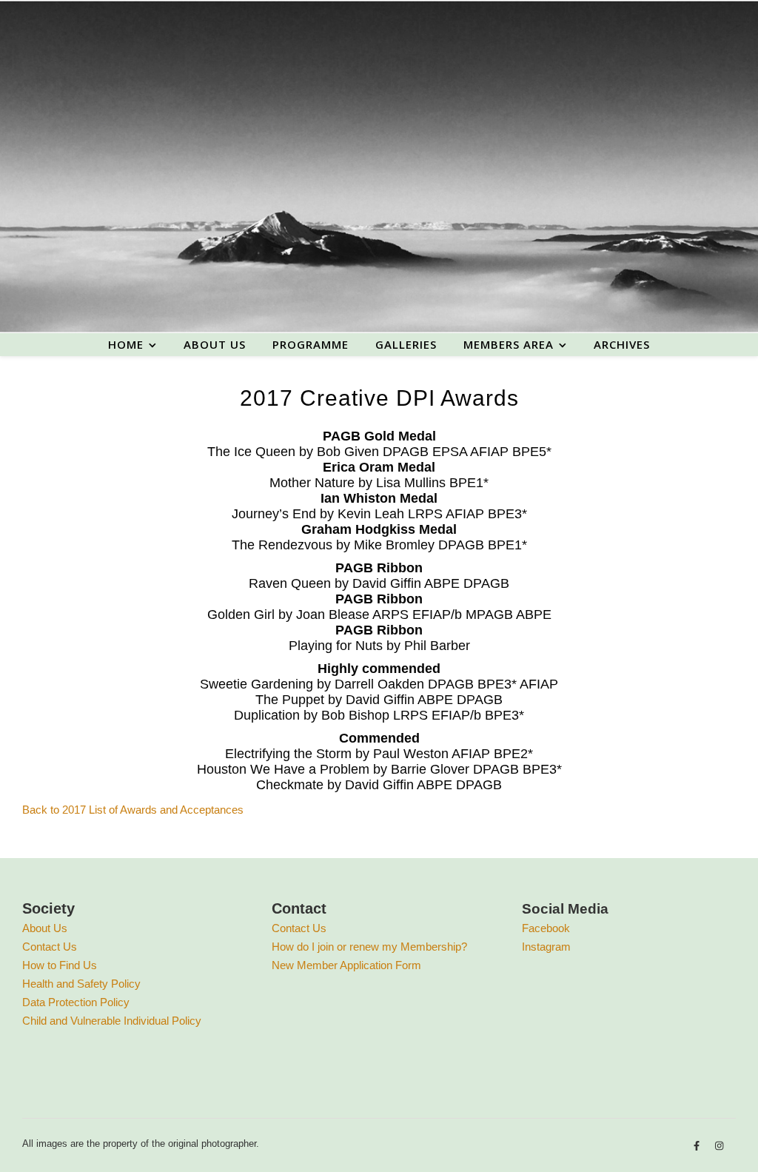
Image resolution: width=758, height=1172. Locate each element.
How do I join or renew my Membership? (369, 946)
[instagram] (719, 1145)
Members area (508, 344)
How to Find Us (59, 965)
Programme (310, 344)
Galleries (406, 344)
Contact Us (49, 946)
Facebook (546, 928)
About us (215, 344)
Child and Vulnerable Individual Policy (111, 1020)
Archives (622, 344)
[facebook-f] (698, 1145)
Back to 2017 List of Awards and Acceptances (133, 809)
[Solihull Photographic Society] (379, 166)
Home (126, 344)
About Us (44, 928)
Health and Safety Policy (81, 983)
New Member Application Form (346, 965)
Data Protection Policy (76, 1002)
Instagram (546, 946)
